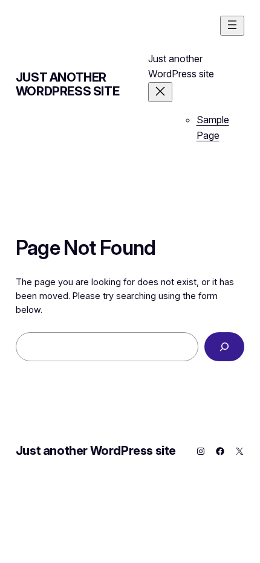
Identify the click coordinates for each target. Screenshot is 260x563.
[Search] (224, 346)
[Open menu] (232, 26)
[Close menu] (160, 92)
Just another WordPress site (67, 84)
